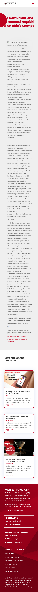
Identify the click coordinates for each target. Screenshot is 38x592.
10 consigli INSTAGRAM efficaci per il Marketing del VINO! (18, 392)
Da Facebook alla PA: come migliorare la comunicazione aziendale (17, 339)
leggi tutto (9, 405)
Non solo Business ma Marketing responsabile (17, 417)
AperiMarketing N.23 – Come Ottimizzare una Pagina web (15, 460)
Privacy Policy (27, 587)
